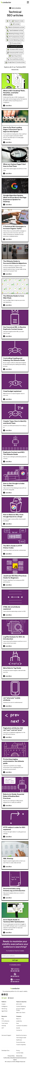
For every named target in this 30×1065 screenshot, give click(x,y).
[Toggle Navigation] (28, 2)
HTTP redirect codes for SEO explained (14, 828)
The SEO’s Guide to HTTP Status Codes (12, 547)
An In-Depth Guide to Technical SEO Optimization (13, 921)
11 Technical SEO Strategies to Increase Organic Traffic (14, 227)
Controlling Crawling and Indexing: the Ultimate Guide (14, 359)
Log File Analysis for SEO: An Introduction (14, 638)
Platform (4, 1001)
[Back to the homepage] (6, 2)
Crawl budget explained (12, 391)
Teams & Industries (21, 1001)
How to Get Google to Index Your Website (13, 484)
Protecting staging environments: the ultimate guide (13, 761)
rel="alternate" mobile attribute (11, 699)
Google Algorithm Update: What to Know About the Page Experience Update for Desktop (14, 199)
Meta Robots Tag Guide (12, 668)
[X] (2, 994)
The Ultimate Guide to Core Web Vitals (13, 297)
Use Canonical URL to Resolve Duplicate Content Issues (14, 328)
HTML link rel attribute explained (11, 608)
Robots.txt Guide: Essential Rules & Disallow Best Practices (13, 796)
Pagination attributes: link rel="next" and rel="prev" (13, 729)
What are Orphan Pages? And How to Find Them (14, 165)
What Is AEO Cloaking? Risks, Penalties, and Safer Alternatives (14, 93)
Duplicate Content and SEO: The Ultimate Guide (14, 453)
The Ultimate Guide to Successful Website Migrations (15, 262)
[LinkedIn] (4, 994)
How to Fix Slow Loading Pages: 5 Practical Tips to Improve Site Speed (12, 129)
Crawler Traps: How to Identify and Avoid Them (14, 422)
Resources (4, 1016)
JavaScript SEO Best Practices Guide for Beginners (14, 577)
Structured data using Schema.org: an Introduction (14, 890)
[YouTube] (7, 994)
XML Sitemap (8, 858)
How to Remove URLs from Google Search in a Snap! (13, 516)
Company (18, 1016)
